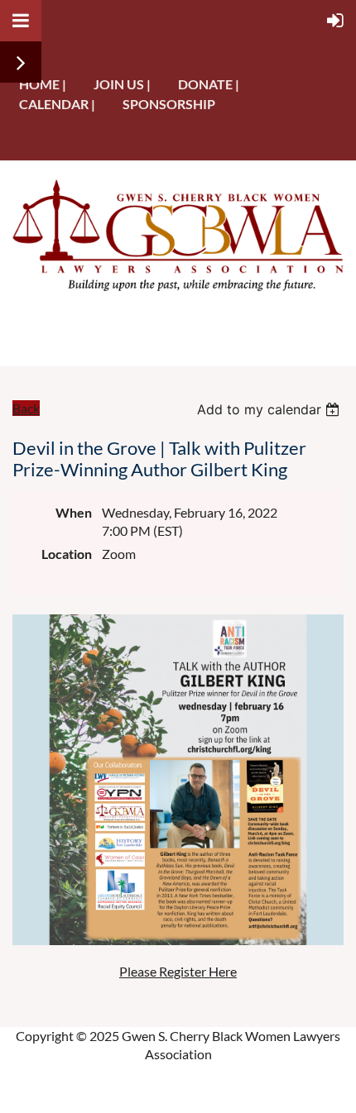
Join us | (122, 84)
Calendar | (57, 104)
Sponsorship (169, 104)
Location (66, 553)
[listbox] (270, 409)
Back (26, 408)
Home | (42, 84)
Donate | (208, 84)
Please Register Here (178, 971)
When (73, 512)
